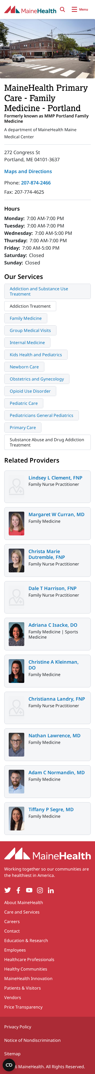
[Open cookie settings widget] (9, 1065)
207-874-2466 (36, 182)
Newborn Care (24, 367)
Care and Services (22, 912)
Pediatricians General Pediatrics (41, 415)
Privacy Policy (17, 1027)
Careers (12, 921)
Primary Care (23, 427)
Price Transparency (23, 1007)
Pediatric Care (24, 403)
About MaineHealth (23, 902)
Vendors (12, 997)
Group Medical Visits (30, 330)
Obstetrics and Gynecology (37, 379)
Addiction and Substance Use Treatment (39, 291)
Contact (12, 931)
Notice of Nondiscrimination (32, 1040)
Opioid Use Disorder (30, 391)
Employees (15, 950)
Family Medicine (26, 318)
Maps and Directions (28, 171)
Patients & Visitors (22, 988)
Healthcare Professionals (29, 959)
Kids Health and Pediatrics (36, 355)
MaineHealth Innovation (28, 978)
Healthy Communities (25, 969)
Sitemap (12, 1054)
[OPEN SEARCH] (62, 9)
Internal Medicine (27, 342)
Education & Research (26, 940)
